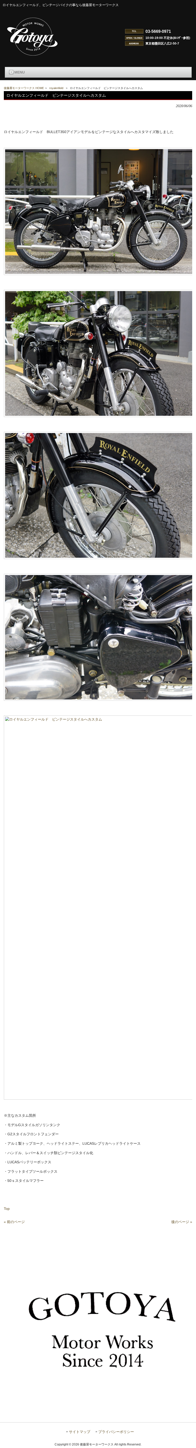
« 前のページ (14, 1222)
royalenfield (56, 88)
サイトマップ (79, 1432)
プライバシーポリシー (116, 1432)
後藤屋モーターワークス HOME (24, 88)
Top (7, 1209)
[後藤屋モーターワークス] (32, 56)
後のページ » (181, 1222)
